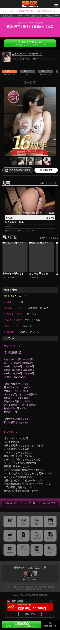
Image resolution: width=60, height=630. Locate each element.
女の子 (23, 538)
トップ (9, 524)
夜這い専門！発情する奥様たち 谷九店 (30, 26)
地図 (50, 552)
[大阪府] (4, 11)
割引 (23, 524)
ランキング (10, 538)
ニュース (37, 552)
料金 (36, 524)
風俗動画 (9, 552)
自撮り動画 (37, 538)
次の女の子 (48, 503)
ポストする (47, 170)
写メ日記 (50, 538)
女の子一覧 (30, 503)
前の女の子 (12, 503)
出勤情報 (50, 524)
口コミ (23, 552)
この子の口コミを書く (20, 170)
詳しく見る (30, 614)
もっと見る (53, 183)
